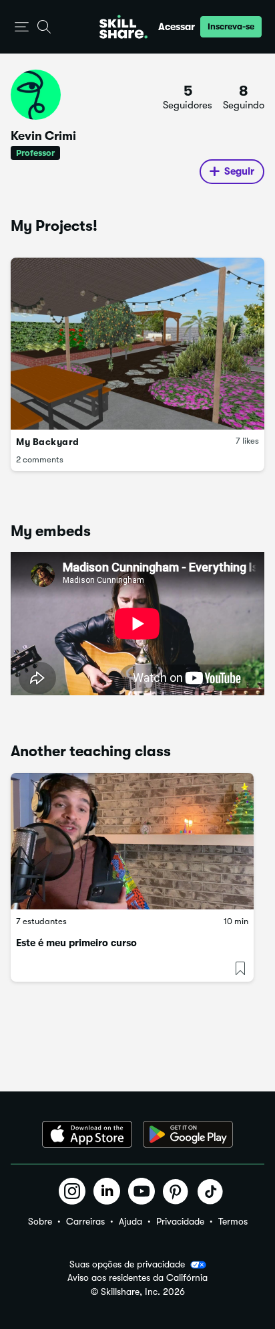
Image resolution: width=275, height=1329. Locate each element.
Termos (233, 1221)
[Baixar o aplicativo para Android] (188, 1134)
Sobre (40, 1221)
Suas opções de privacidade (127, 1264)
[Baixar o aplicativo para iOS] (87, 1134)
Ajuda (130, 1221)
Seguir (239, 171)
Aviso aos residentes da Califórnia (137, 1278)
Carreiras (85, 1221)
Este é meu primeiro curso (76, 943)
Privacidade (180, 1221)
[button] (21, 27)
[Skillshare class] (132, 841)
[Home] (123, 27)
